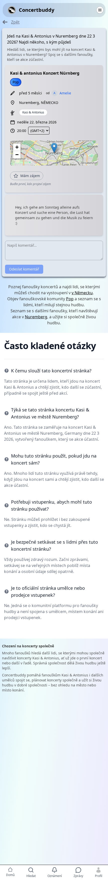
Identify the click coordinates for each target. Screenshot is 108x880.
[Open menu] (99, 10)
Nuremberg (36, 317)
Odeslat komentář (24, 269)
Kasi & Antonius (33, 112)
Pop (70, 299)
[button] (54, 148)
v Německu (82, 293)
